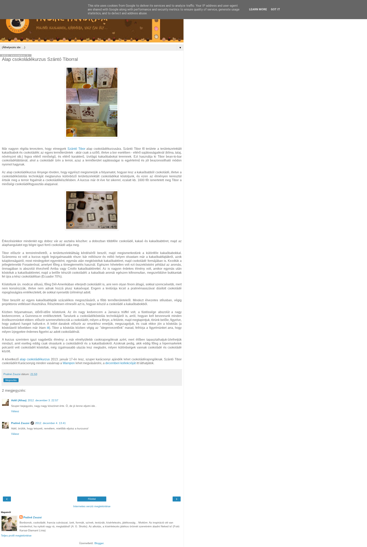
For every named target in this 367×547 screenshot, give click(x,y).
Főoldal (92, 499)
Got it (275, 9)
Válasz (15, 411)
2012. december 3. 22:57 (43, 400)
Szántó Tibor (76, 148)
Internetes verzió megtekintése (91, 506)
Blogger (99, 543)
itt (48, 327)
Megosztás (11, 380)
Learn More (258, 9)
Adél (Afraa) (19, 400)
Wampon (69, 363)
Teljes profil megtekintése (16, 535)
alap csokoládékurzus (35, 359)
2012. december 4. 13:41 (50, 423)
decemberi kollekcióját (120, 363)
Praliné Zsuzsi (20, 423)
